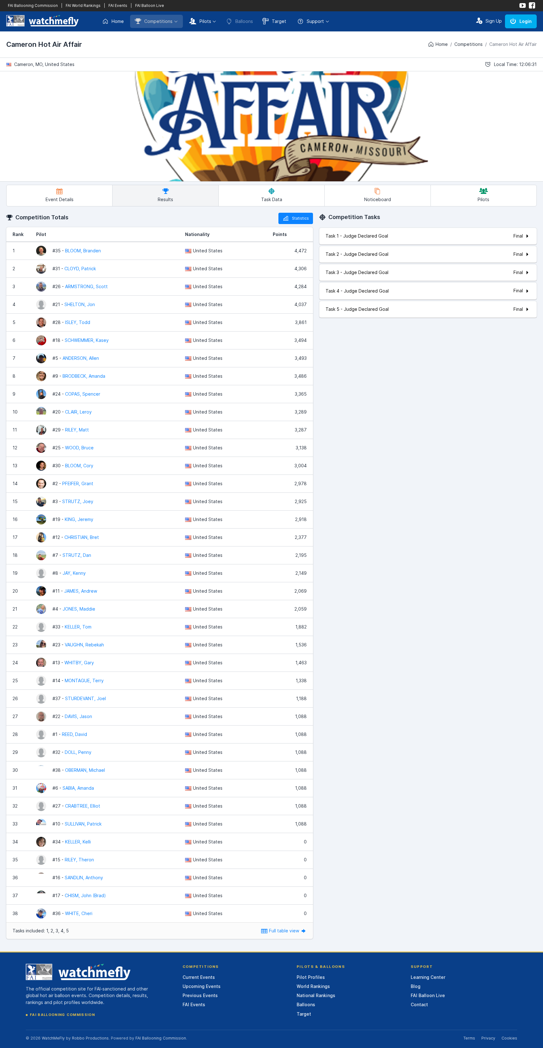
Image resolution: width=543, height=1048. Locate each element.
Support (315, 21)
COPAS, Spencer (82, 394)
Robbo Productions (90, 1038)
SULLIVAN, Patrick (83, 823)
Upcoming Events (202, 986)
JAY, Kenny (74, 573)
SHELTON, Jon (79, 304)
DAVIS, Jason (78, 716)
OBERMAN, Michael (85, 770)
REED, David (74, 734)
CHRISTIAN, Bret (81, 537)
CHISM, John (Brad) (85, 895)
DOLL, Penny (78, 752)
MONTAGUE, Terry (84, 680)
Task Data (271, 199)
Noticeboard (377, 199)
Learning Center (428, 977)
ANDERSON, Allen (81, 358)
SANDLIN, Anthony (84, 877)
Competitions (158, 21)
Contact (419, 1004)
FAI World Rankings (83, 5)
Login (525, 21)
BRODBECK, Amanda (84, 376)
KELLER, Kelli (78, 841)
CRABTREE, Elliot (82, 806)
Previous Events (200, 995)
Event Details (60, 199)
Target (279, 21)
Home (118, 21)
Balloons (306, 1004)
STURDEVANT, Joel (85, 698)
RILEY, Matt (77, 429)
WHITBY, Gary (79, 662)
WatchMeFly (53, 1038)
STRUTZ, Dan (77, 555)
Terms (469, 1038)
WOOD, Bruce (79, 447)
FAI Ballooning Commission (33, 5)
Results (165, 199)
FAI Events (117, 5)
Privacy (488, 1038)
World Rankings (313, 986)
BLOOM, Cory (79, 465)
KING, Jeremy (79, 519)
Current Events (199, 977)
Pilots (205, 21)
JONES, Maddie (79, 609)
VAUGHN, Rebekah (84, 644)
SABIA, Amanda (78, 788)
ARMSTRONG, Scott (86, 286)
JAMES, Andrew (80, 591)
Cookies (509, 1038)
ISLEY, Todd (77, 322)
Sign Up (493, 21)
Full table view (284, 930)
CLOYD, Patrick (80, 268)
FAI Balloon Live (149, 5)
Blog (415, 986)
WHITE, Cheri (78, 913)
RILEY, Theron (79, 859)
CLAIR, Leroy (78, 411)
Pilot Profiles (311, 977)
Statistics (300, 218)
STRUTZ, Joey (77, 501)
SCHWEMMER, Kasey (87, 340)
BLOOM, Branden (83, 250)
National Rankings (316, 995)
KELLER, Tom (78, 626)
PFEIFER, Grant (77, 483)
